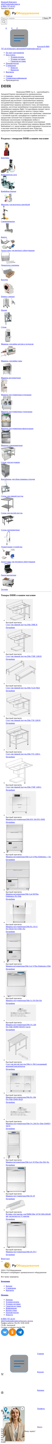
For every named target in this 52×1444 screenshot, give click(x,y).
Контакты (10, 72)
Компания (5, 1281)
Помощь (4, 1295)
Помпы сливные (8, 297)
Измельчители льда (9, 175)
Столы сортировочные (10, 530)
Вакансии (15, 70)
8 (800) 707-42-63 (8, 6)
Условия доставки (18, 59)
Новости (14, 68)
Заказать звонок (15, 49)
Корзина (40, 1390)
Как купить (10, 55)
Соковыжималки (8, 221)
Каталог (40, 46)
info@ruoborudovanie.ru (10, 4)
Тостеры (4, 589)
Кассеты (4, 280)
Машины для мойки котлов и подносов (17, 344)
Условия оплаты (17, 57)
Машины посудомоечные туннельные (16, 412)
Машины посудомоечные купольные (16, 395)
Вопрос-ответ (11, 1310)
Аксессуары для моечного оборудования (17, 250)
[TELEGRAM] (20, 1335)
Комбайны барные (8, 191)
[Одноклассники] (12, 1335)
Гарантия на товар (18, 61)
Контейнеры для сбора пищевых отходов (18, 479)
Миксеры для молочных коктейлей (15, 205)
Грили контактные (8, 575)
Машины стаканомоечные (12, 445)
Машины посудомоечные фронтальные (17, 428)
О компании (11, 66)
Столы (3, 327)
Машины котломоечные (11, 378)
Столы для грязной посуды (12, 496)
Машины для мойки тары (11, 361)
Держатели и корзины (10, 265)
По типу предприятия (15, 53)
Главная (40, 1354)
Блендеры (5, 158)
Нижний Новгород (9, 2)
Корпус (4, 237)
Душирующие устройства (11, 547)
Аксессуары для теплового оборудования (18, 562)
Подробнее (10, 627)
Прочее (4, 310)
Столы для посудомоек (10, 462)
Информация (11, 1308)
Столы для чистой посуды (11, 513)
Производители (12, 63)
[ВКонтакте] (5, 1335)
